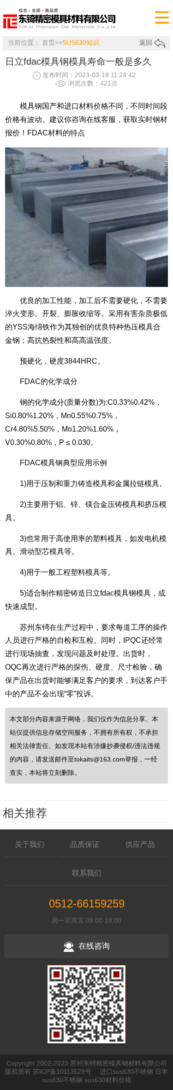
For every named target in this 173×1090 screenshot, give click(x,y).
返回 (146, 42)
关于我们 (29, 844)
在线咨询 (94, 946)
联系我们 (86, 873)
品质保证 (85, 844)
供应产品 (140, 844)
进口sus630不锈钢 (126, 1071)
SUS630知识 (80, 42)
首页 (48, 42)
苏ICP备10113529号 (62, 1071)
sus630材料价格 (107, 1080)
